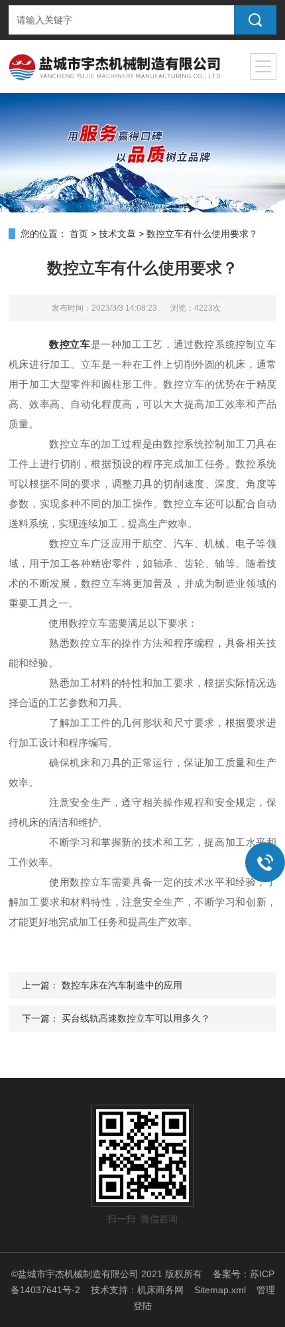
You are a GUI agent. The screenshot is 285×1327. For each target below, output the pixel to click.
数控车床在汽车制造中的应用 (122, 985)
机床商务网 (160, 1290)
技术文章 (117, 233)
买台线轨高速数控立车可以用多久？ (136, 1018)
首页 (79, 233)
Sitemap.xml (220, 1290)
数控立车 (69, 344)
